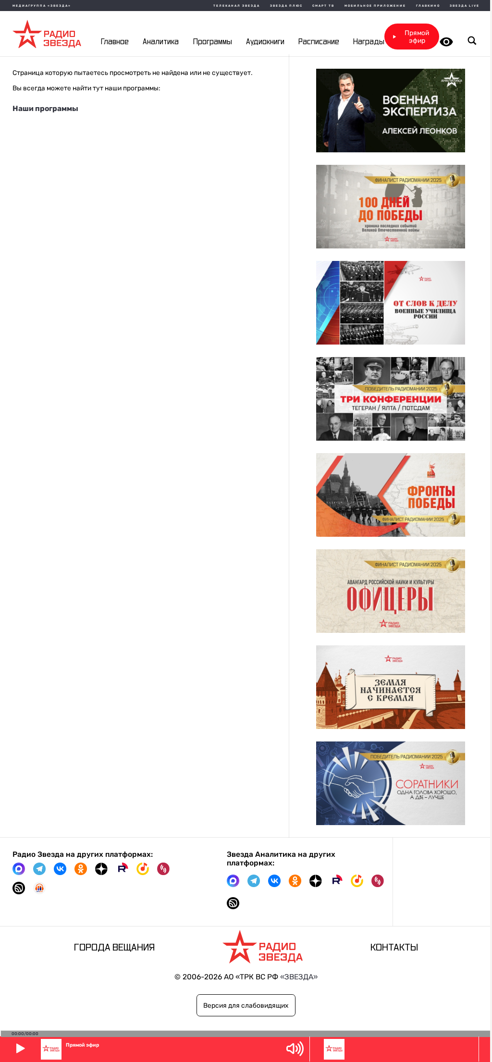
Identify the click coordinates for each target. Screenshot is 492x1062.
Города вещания (114, 947)
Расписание (318, 42)
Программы (212, 42)
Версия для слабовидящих (245, 1005)
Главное (115, 42)
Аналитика (161, 42)
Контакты (394, 947)
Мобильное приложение (375, 5)
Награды (368, 42)
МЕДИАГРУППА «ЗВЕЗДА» (41, 5)
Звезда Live (465, 5)
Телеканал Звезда (236, 5)
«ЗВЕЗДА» (299, 977)
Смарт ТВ (323, 5)
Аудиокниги (265, 42)
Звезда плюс (286, 5)
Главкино (428, 5)
